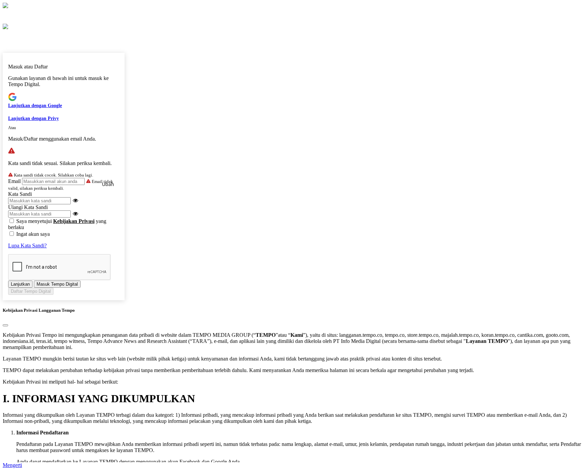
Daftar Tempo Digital (31, 291)
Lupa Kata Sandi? (27, 245)
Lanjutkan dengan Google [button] (35, 105)
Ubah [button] (108, 184)
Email (14, 181)
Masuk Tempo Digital (57, 284)
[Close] (5, 325)
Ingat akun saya (33, 234)
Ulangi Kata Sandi (28, 207)
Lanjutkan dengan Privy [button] (33, 118)
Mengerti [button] (12, 465)
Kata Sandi (20, 194)
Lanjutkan (20, 284)
